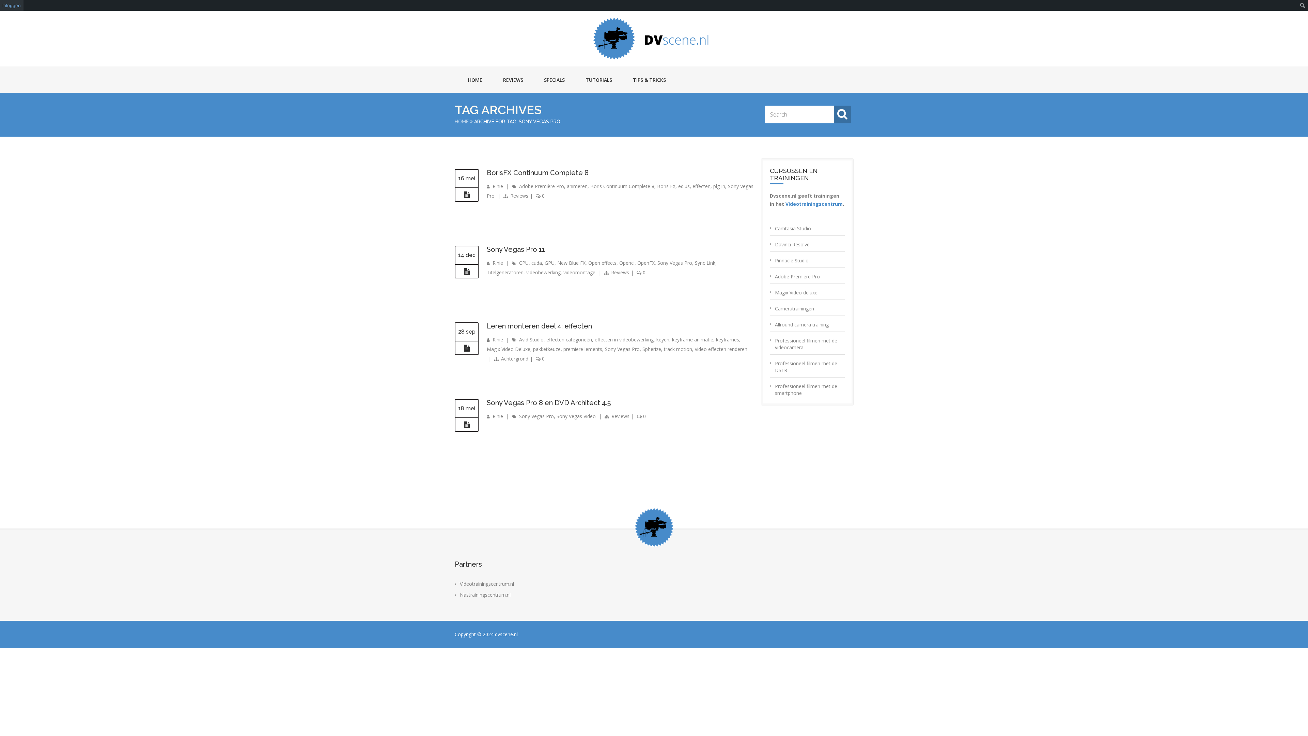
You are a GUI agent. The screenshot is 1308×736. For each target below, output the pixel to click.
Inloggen (11, 5)
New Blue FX (571, 263)
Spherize (651, 349)
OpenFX (646, 263)
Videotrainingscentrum (814, 204)
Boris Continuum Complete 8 (622, 186)
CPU (524, 263)
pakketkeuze (547, 349)
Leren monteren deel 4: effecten (539, 326)
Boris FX (666, 186)
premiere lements (582, 349)
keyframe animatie (692, 339)
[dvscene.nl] (654, 39)
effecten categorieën (569, 339)
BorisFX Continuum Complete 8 (538, 173)
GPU (550, 263)
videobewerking (543, 272)
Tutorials (599, 80)
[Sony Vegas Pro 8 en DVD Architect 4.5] (467, 425)
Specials (554, 80)
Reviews (513, 80)
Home (475, 80)
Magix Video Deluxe (508, 349)
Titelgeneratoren (505, 272)
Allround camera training (802, 324)
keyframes (727, 339)
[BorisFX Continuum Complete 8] (467, 195)
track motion (678, 349)
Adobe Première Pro (541, 186)
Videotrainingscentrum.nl (487, 584)
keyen (662, 339)
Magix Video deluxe (796, 292)
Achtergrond (514, 358)
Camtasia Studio (793, 228)
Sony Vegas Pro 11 (516, 249)
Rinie (498, 186)
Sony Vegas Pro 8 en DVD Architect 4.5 (549, 403)
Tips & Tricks (649, 80)
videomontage (579, 272)
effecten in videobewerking (624, 339)
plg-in (719, 186)
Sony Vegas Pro (674, 263)
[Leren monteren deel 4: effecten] (467, 348)
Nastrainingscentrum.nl (485, 595)
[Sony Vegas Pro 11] (467, 271)
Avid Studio (531, 339)
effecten (701, 186)
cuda (536, 263)
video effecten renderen (721, 349)
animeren (577, 186)
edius (684, 186)
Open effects (602, 263)
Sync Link (705, 263)
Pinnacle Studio (792, 260)
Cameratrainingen (794, 308)
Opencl (627, 263)
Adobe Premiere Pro (797, 276)
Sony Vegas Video (576, 416)
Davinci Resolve (792, 244)
